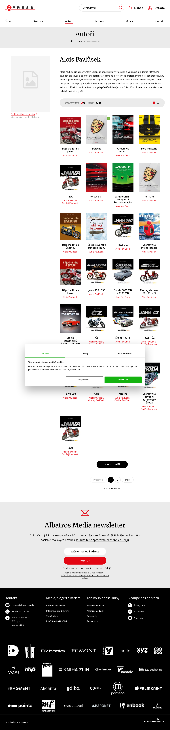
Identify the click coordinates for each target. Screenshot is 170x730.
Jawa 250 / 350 (96, 290)
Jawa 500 (70, 393)
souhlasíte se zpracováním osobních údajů (102, 540)
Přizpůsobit (83, 379)
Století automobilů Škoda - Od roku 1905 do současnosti (70, 343)
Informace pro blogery (57, 610)
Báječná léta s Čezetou (70, 246)
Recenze (99, 21)
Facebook (139, 611)
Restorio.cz (92, 621)
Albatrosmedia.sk (95, 610)
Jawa (70, 196)
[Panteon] (118, 688)
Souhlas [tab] (45, 353)
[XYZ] (142, 650)
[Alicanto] (48, 688)
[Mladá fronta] (48, 705)
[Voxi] (13, 669)
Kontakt (160, 21)
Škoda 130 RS (123, 337)
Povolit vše (123, 379)
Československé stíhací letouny (97, 246)
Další (127, 479)
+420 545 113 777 (20, 611)
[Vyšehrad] (103, 669)
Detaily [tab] (85, 353)
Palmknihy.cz (93, 616)
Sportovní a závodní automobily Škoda (149, 398)
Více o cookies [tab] (125, 353)
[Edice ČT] (96, 688)
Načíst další (112, 464)
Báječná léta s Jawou (70, 150)
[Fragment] (19, 688)
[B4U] (151, 669)
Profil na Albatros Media (23, 114)
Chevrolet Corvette (123, 150)
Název (91, 103)
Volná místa (52, 616)
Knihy (37, 21)
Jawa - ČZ (149, 337)
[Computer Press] (47, 669)
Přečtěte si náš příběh (57, 621)
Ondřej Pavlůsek (70, 203)
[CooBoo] (158, 650)
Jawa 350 (123, 244)
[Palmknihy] (148, 688)
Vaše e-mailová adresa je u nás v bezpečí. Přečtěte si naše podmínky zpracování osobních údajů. (85, 575)
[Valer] (30, 650)
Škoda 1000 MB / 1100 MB (123, 291)
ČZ (96, 337)
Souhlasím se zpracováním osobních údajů (87, 568)
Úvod (8, 21)
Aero (96, 393)
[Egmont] (84, 650)
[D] (96, 129)
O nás (129, 21)
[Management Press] (30, 669)
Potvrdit (85, 560)
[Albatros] (108, 650)
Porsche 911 (97, 196)
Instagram (139, 605)
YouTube (138, 618)
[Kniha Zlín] (74, 669)
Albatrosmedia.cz (95, 605)
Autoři (69, 21)
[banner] (20, 8)
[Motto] (125, 650)
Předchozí (98, 479)
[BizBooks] (52, 650)
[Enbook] (132, 705)
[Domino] (13, 650)
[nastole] (125, 669)
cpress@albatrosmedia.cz (24, 605)
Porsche (96, 148)
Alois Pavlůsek (70, 155)
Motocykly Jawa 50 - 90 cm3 (149, 291)
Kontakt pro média (55, 605)
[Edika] (73, 688)
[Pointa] (20, 705)
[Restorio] (158, 705)
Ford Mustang (149, 148)
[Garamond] (73, 705)
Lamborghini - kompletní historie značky (123, 199)
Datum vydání (72, 103)
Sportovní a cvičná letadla (149, 246)
